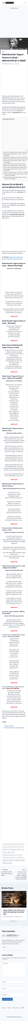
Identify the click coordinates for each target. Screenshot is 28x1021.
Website (5, 994)
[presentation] (14, 899)
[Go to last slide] (4, 905)
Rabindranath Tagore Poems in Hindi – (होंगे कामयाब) (15, 157)
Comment (6, 963)
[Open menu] (25, 3)
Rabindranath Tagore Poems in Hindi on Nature (15, 165)
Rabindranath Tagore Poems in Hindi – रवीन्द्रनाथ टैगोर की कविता (15, 154)
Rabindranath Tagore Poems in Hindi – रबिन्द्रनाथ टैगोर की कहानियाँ (15, 161)
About (3, 1007)
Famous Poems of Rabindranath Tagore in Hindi (15, 167)
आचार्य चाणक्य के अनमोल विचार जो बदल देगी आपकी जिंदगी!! (7, 872)
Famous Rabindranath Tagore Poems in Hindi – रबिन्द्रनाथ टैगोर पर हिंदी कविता (15, 178)
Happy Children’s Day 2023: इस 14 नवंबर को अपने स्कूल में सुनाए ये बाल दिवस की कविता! (14, 912)
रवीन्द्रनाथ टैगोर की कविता (7, 863)
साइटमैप (22, 1007)
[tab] (11, 921)
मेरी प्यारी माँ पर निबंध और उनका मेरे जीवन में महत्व (14, 727)
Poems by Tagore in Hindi (8, 852)
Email (4, 988)
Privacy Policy (15, 1007)
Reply (4, 947)
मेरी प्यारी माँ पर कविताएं (9, 726)
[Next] (24, 905)
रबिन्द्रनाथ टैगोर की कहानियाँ (20, 860)
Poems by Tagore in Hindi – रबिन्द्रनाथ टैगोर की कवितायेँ (15, 172)
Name (5, 982)
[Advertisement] (14, 23)
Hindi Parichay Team (7, 63)
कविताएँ (3, 51)
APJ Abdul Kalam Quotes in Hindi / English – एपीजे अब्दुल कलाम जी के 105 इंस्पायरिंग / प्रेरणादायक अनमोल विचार (20, 874)
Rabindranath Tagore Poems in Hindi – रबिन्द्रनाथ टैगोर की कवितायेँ (15, 169)
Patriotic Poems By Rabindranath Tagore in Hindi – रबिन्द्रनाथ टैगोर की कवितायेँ (15, 174)
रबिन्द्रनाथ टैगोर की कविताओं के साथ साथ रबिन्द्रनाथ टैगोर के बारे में (16, 152)
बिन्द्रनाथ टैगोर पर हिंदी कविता (8, 860)
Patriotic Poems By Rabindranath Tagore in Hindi (13, 849)
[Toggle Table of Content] (26, 150)
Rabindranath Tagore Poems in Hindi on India (14, 164)
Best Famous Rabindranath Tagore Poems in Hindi (16, 159)
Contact (9, 1007)
